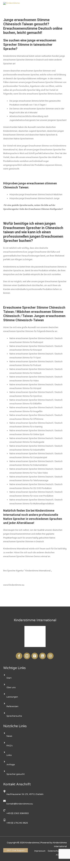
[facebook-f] (19, 656)
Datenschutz (54, 851)
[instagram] (50, 656)
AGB (58, 855)
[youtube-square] (27, 656)
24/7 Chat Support (15, 850)
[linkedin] (43, 656)
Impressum (39, 851)
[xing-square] (35, 656)
